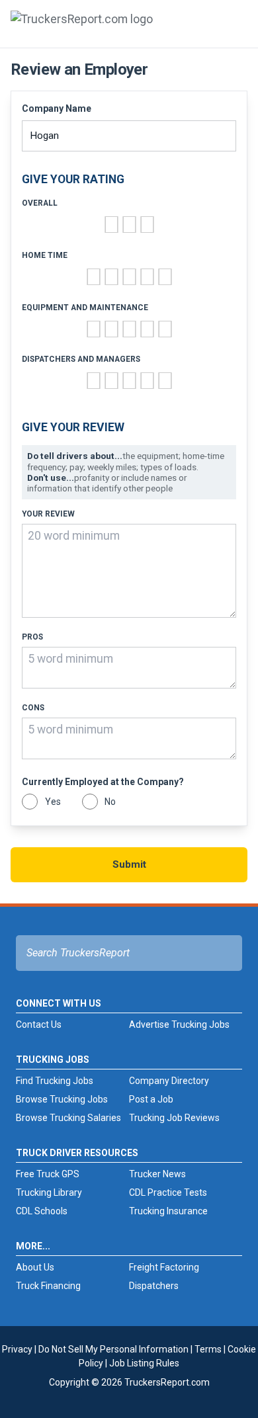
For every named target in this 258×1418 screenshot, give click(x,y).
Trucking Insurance (168, 1211)
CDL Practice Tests (168, 1192)
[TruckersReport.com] (82, 29)
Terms (208, 1349)
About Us (35, 1267)
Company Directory (169, 1080)
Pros (32, 637)
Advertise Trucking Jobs (179, 1024)
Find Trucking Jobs (54, 1080)
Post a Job (151, 1099)
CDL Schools (41, 1211)
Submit (129, 864)
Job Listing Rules (144, 1363)
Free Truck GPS (47, 1174)
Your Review (48, 514)
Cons (33, 708)
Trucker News (157, 1174)
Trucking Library (49, 1192)
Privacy (17, 1349)
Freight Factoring (164, 1267)
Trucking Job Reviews (174, 1117)
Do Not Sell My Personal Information (113, 1349)
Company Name (56, 108)
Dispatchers (154, 1285)
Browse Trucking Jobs (62, 1099)
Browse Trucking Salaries (68, 1117)
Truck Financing (48, 1285)
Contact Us (39, 1024)
